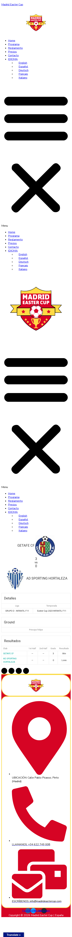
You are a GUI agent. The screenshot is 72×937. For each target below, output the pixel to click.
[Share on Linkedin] (19, 671)
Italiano (23, 78)
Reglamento (15, 48)
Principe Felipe (36, 630)
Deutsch (23, 70)
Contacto (13, 55)
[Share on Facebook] (4, 671)
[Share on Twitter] (11, 671)
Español (23, 66)
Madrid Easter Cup (12, 4)
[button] (36, 155)
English (23, 63)
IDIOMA (13, 59)
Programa (13, 44)
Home (11, 40)
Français (23, 74)
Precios (12, 52)
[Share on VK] (26, 671)
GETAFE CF (8, 653)
